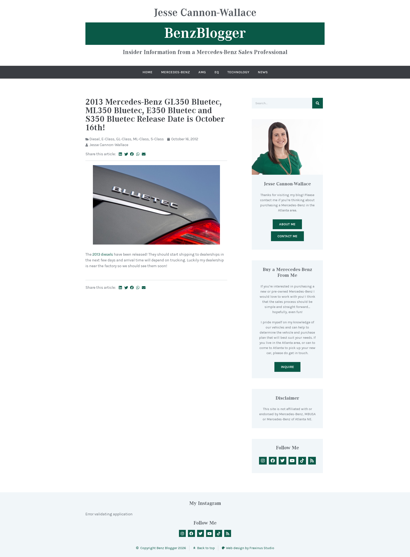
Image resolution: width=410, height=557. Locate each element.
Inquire (287, 367)
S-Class (157, 139)
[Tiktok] (302, 461)
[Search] (317, 103)
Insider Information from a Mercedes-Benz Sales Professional (205, 52)
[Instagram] (263, 461)
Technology (238, 72)
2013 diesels (102, 254)
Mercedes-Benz (175, 72)
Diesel (94, 139)
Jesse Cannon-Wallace (205, 13)
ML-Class (141, 139)
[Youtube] (292, 461)
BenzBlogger (205, 33)
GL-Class (123, 139)
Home (147, 72)
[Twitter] (282, 461)
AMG (202, 72)
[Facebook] (273, 461)
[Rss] (312, 461)
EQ (216, 72)
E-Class (107, 139)
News (263, 72)
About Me (287, 224)
